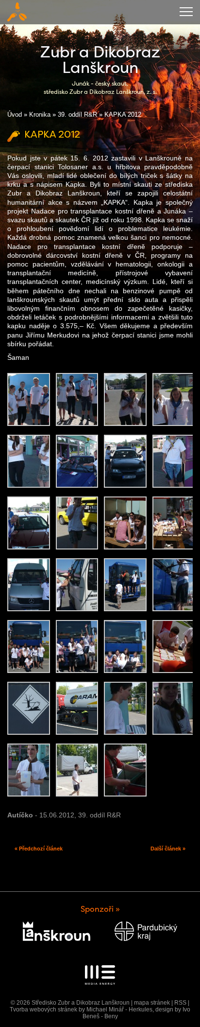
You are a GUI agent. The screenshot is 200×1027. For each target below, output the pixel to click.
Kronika (39, 114)
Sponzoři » (100, 909)
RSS (180, 1002)
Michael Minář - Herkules (119, 1009)
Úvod (14, 114)
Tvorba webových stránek (43, 1009)
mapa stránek (152, 1002)
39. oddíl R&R (77, 114)
